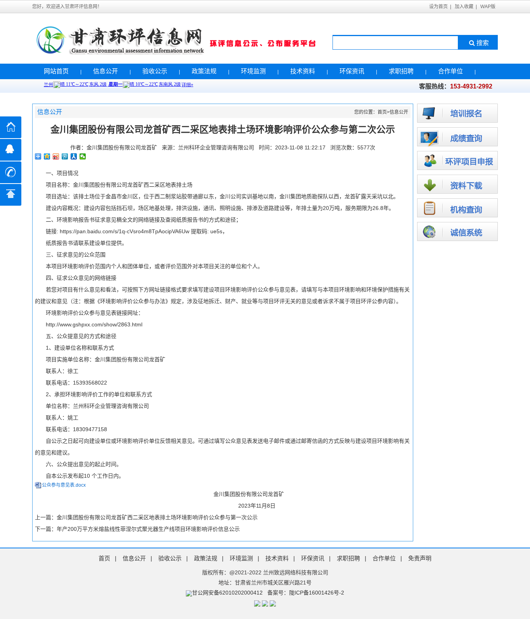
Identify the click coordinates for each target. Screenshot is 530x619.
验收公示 (154, 71)
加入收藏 (464, 6)
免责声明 (419, 558)
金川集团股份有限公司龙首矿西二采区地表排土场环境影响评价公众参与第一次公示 (157, 517)
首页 (382, 112)
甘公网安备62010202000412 (227, 593)
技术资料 (302, 71)
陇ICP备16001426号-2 (316, 593)
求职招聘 (401, 71)
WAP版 (487, 6)
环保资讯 (351, 71)
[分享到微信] (83, 156)
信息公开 (105, 71)
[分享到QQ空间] (47, 156)
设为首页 (438, 6)
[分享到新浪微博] (56, 156)
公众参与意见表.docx (64, 485)
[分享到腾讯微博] (65, 156)
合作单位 (450, 71)
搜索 (482, 43)
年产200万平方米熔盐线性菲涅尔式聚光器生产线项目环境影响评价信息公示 (148, 529)
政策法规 (204, 71)
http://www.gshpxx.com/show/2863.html (94, 324)
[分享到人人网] (74, 156)
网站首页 (56, 71)
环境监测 (253, 71)
